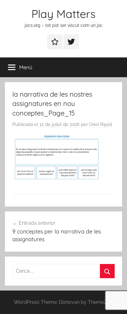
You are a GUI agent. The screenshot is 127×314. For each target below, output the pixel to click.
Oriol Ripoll (100, 124)
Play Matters (63, 14)
